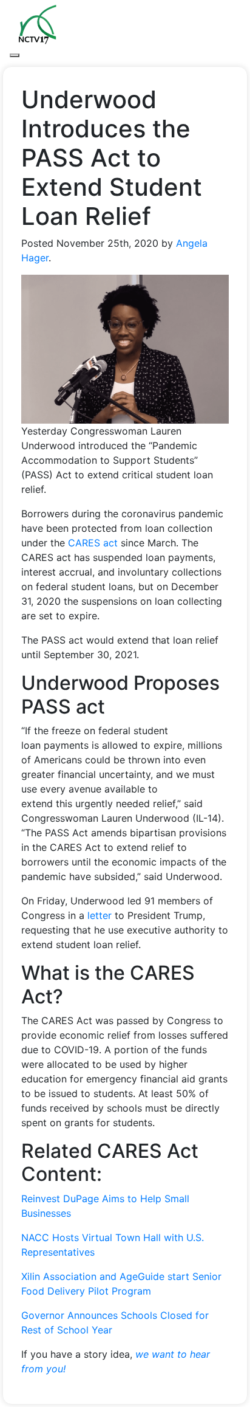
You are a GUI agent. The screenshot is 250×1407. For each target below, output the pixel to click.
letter (99, 915)
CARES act (93, 543)
